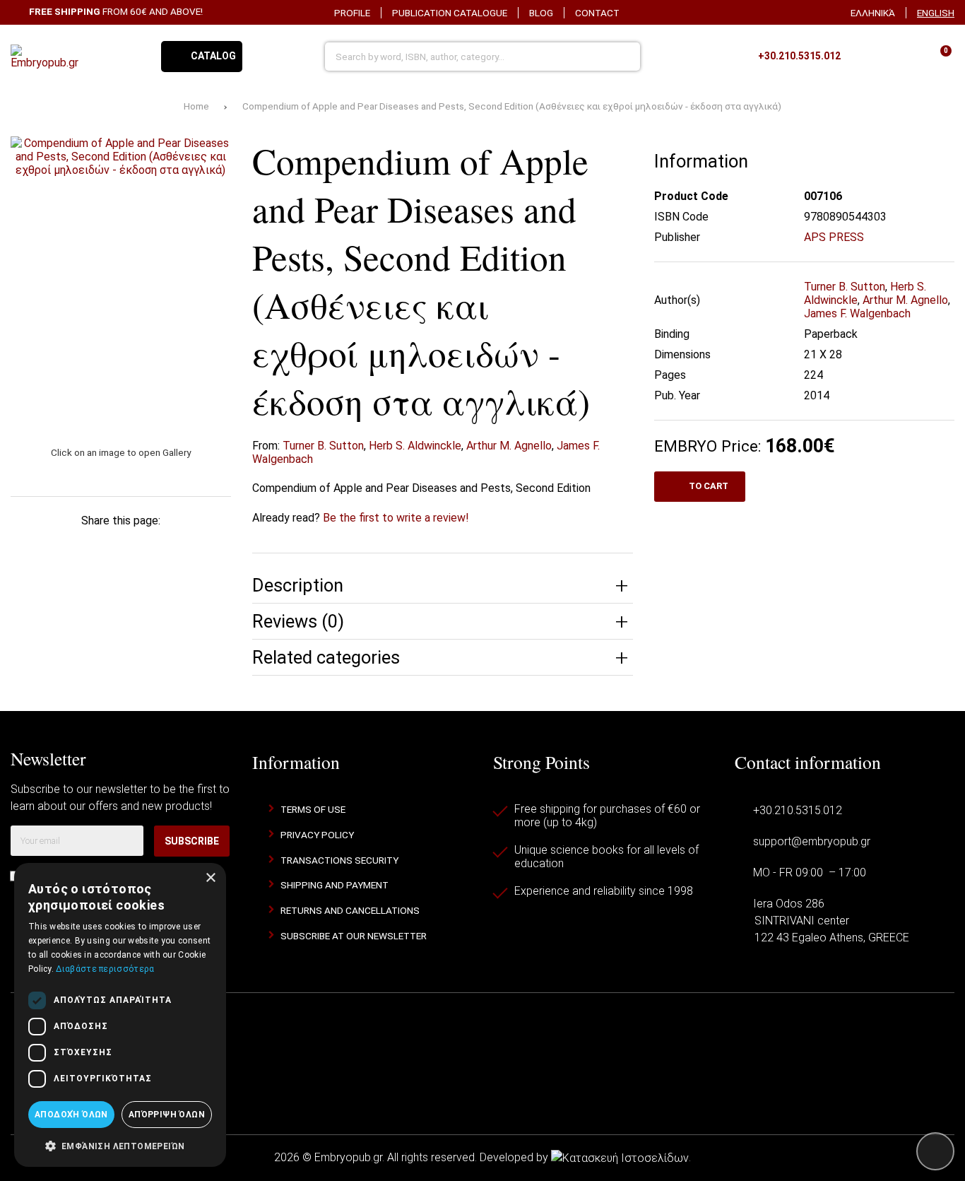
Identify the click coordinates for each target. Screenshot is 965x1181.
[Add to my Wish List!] (613, 159)
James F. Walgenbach (857, 313)
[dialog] (120, 1015)
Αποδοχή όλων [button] (71, 1115)
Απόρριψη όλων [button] (167, 1115)
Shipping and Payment (334, 885)
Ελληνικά (873, 12)
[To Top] (935, 1151)
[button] (120, 1145)
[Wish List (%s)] (865, 56)
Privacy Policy (317, 834)
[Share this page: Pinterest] (120, 546)
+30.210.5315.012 (797, 810)
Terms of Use (312, 809)
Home (196, 106)
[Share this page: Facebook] (32, 546)
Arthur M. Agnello (509, 445)
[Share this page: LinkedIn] (164, 546)
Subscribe (192, 841)
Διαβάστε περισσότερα (105, 969)
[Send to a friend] (120, 577)
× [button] (210, 878)
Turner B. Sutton (323, 445)
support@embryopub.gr (811, 841)
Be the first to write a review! (396, 517)
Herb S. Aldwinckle (415, 445)
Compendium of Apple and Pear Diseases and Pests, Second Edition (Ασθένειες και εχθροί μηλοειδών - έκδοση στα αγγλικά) (511, 106)
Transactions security (339, 860)
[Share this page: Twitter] (76, 546)
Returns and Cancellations (350, 910)
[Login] (901, 56)
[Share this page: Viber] (208, 546)
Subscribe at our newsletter (353, 935)
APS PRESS (834, 237)
